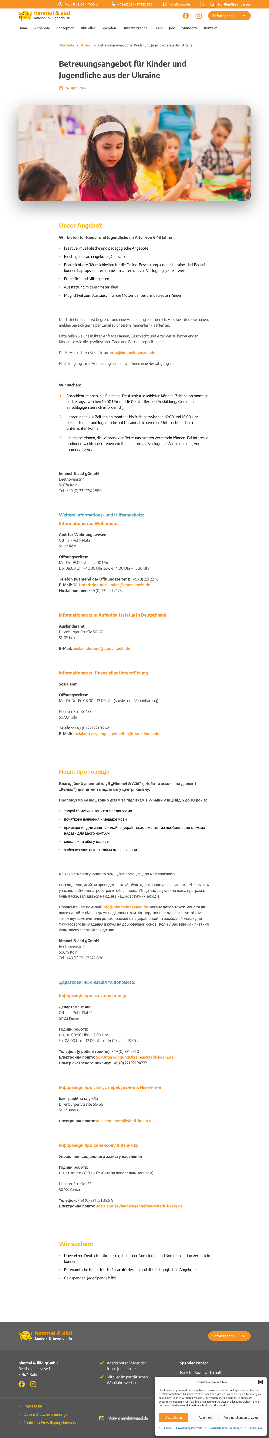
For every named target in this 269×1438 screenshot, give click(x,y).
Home (23, 28)
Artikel (86, 45)
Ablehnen (205, 1417)
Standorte (190, 28)
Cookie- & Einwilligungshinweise (183, 1428)
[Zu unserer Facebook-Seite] (186, 16)
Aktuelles (88, 28)
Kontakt (210, 28)
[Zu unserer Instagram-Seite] (198, 16)
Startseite (66, 45)
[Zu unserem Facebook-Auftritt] (22, 1384)
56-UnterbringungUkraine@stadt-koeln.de (111, 584)
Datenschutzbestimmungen (225, 1428)
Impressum (256, 1428)
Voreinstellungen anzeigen (242, 1417)
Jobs (172, 28)
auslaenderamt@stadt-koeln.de (101, 648)
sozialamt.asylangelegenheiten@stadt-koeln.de (116, 733)
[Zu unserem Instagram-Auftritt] (33, 1384)
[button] (260, 1382)
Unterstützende (135, 28)
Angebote (42, 28)
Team (158, 28)
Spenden (109, 28)
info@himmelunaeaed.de (132, 352)
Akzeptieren (173, 1417)
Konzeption (65, 28)
